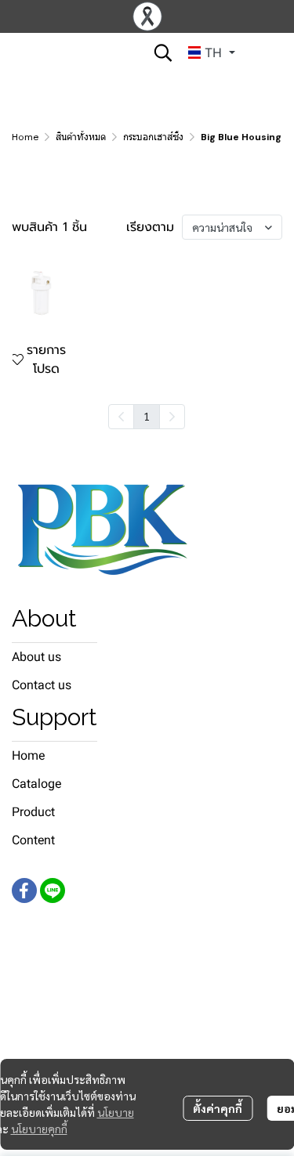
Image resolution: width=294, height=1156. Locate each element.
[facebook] (24, 890)
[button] (163, 52)
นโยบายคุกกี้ (39, 1129)
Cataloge (36, 783)
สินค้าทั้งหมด (81, 137)
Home (25, 137)
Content (33, 840)
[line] (52, 890)
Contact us (41, 684)
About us (36, 656)
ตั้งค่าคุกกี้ (217, 1108)
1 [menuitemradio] (146, 416)
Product (33, 811)
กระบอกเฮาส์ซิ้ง (153, 137)
